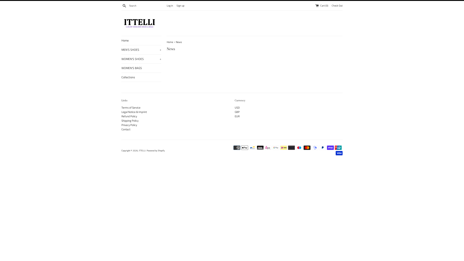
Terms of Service (130, 107)
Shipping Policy (129, 121)
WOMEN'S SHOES (141, 59)
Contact (125, 129)
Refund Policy (129, 116)
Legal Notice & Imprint (134, 112)
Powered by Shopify (156, 150)
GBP (237, 112)
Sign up (180, 5)
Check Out (337, 5)
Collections (128, 77)
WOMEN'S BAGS (131, 68)
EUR (237, 116)
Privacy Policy (129, 125)
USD (237, 107)
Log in (170, 5)
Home (125, 40)
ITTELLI (142, 150)
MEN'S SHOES (141, 49)
